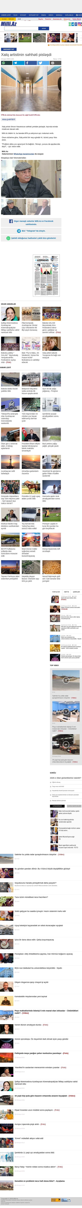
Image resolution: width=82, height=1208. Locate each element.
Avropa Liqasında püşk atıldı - (30, 1124)
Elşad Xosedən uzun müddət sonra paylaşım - (37, 1110)
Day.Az (40, 19)
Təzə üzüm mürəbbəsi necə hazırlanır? (31, 897)
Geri (1, 38)
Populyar (56, 592)
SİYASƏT (23, 15)
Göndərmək (57, 806)
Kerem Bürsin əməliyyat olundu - (31, 1025)
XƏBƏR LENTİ (6, 15)
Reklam (11, 19)
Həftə (66, 592)
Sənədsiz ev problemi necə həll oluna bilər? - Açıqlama (40, 1181)
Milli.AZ (9, 24)
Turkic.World (76, 19)
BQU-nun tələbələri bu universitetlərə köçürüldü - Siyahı (38, 968)
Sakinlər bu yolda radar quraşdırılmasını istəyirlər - (39, 854)
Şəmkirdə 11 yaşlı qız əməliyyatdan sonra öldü (34, 1153)
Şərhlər (76, 592)
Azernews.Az (57, 19)
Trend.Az (48, 19)
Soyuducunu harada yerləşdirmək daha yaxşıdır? (35, 883)
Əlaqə (4, 19)
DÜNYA (51, 15)
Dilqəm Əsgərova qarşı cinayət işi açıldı (31, 982)
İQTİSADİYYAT (34, 15)
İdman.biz (67, 19)
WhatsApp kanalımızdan (24, 154)
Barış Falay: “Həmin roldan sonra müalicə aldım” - (39, 1167)
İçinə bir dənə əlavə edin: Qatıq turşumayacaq (34, 940)
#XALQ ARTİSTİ (8, 119)
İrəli (81, 38)
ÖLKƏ (15, 15)
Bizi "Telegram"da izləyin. (33, 231)
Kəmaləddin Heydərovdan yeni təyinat (31, 996)
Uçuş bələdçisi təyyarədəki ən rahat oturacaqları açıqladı (39, 925)
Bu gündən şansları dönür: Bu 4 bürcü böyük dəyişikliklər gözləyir (42, 869)
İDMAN (43, 15)
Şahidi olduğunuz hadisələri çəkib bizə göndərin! (33, 238)
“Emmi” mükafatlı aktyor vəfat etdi (29, 1138)
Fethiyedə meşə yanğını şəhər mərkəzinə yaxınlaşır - (41, 1053)
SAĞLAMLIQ (69, 15)
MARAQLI (59, 15)
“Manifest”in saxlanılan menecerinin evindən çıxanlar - (40, 1067)
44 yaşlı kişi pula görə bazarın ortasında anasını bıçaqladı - (45, 1096)
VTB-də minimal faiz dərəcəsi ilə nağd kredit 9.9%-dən (20, 115)
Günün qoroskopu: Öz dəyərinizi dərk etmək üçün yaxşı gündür (41, 1039)
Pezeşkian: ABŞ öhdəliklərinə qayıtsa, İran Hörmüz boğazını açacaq (44, 954)
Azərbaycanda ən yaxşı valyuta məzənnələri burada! (66, 45)
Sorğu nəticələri (74, 806)
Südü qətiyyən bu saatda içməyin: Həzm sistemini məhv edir (40, 911)
